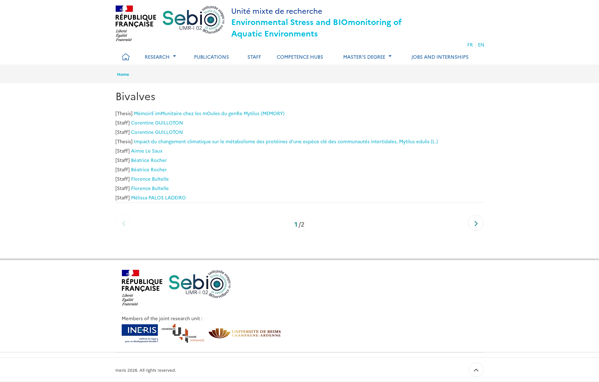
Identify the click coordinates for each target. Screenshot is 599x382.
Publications (211, 56)
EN (481, 44)
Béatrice (140, 160)
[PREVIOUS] (123, 223)
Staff (254, 56)
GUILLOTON (169, 122)
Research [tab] (157, 56)
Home (123, 74)
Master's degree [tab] (364, 56)
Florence (141, 178)
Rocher (159, 160)
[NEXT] (476, 223)
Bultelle (160, 178)
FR (470, 44)
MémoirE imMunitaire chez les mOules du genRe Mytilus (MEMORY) (209, 113)
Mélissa (139, 197)
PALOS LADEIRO (167, 197)
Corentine (142, 122)
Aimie (137, 150)
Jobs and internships (440, 56)
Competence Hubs (300, 56)
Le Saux (154, 150)
